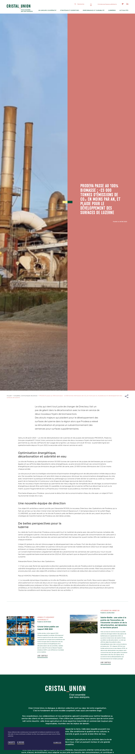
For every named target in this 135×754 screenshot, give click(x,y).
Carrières (112, 10)
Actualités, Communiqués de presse (25, 396)
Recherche (80, 4)
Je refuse (20, 742)
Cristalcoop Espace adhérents (107, 4)
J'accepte (11, 742)
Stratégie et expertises (69, 10)
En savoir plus (57, 742)
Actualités (123, 10)
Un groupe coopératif (47, 10)
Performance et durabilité (93, 10)
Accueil (9, 396)
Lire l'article (42, 656)
